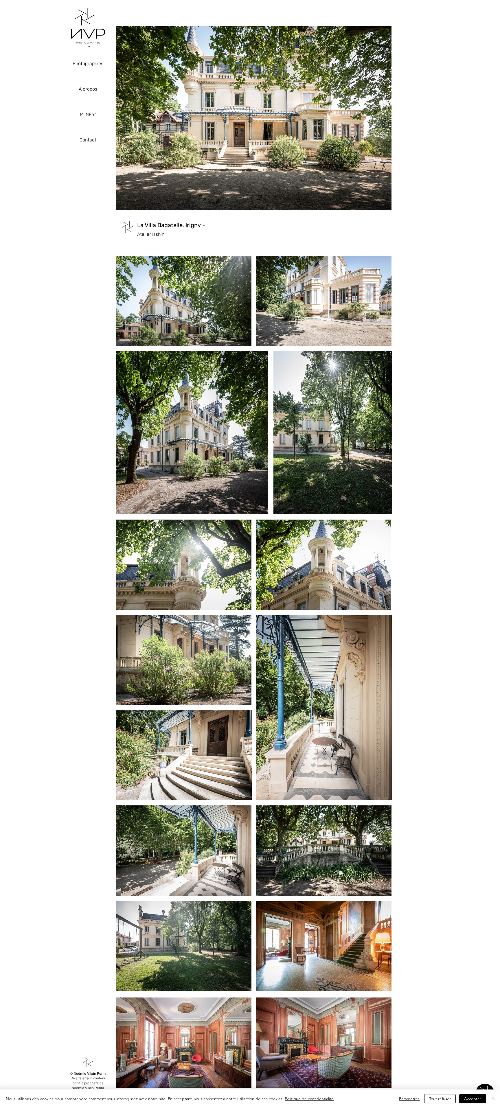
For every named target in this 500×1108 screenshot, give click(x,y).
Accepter (472, 1098)
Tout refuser (440, 1098)
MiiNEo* (88, 114)
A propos (88, 89)
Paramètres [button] (409, 1098)
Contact (88, 140)
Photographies (88, 63)
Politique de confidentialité (309, 1098)
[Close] (493, 1098)
